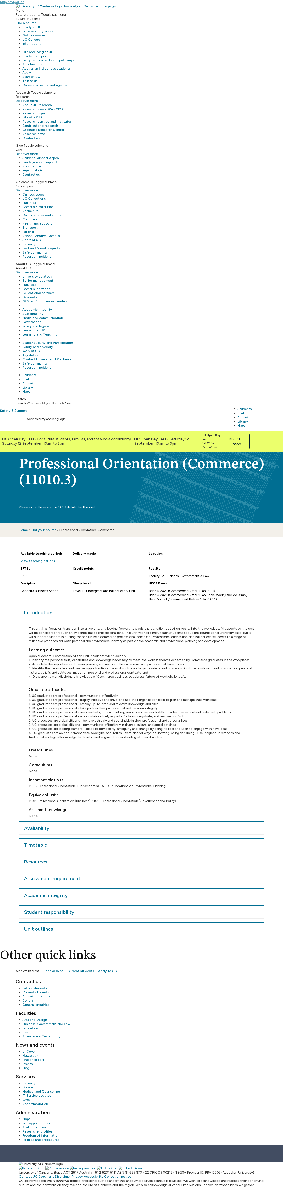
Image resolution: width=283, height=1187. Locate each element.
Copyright (46, 1177)
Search (21, 403)
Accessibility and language (46, 419)
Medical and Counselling (41, 1091)
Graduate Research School (43, 130)
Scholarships (32, 64)
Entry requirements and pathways (48, 60)
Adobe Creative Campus (41, 236)
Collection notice (117, 1177)
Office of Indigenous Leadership (47, 301)
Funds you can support (39, 162)
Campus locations (36, 289)
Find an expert (33, 1060)
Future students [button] (28, 15)
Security (28, 244)
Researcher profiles (37, 1131)
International (32, 44)
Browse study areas (37, 31)
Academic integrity (37, 310)
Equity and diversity (37, 347)
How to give (31, 166)
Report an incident (36, 256)
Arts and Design (34, 1020)
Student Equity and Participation (47, 343)
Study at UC (31, 27)
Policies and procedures (40, 1140)
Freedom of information (40, 1135)
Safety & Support (13, 411)
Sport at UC (31, 240)
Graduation (31, 297)
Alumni (27, 383)
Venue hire (30, 211)
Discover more (27, 101)
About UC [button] (23, 264)
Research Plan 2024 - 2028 (43, 109)
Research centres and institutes (47, 121)
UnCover (29, 1051)
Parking (28, 232)
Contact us (31, 138)
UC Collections (34, 198)
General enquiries (35, 1005)
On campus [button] (24, 182)
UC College (31, 39)
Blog (25, 1068)
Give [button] (19, 145)
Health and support (37, 223)
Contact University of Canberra (46, 359)
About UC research (37, 105)
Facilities (29, 203)
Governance (31, 322)
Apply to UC (107, 971)
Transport (30, 227)
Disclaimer (63, 1177)
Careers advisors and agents (44, 85)
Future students (34, 988)
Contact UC (28, 1177)
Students (29, 375)
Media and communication (42, 318)
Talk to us (29, 81)
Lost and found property (41, 248)
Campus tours (33, 194)
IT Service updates (36, 1096)
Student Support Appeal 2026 (45, 158)
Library (27, 387)
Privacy (77, 1177)
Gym (26, 1100)
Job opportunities (36, 1123)
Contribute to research (40, 126)
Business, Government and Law (46, 1024)
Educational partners (38, 293)
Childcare (29, 219)
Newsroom (30, 1056)
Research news (34, 134)
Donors (28, 1000)
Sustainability (33, 314)
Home (23, 530)
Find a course (26, 23)
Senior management (37, 281)
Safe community (35, 252)
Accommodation (35, 1104)
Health (27, 1032)
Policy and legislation (38, 326)
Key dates (30, 355)
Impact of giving (34, 170)
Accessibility (93, 1177)
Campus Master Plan (38, 207)
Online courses (33, 35)
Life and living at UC (37, 52)
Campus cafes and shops (41, 215)
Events (27, 1064)
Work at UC (31, 351)
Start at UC (31, 77)
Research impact (35, 113)
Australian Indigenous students (46, 68)
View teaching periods (38, 561)
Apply (26, 73)
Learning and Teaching (39, 334)
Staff (26, 379)
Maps (26, 392)
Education (30, 1028)
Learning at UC (33, 330)
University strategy (37, 276)
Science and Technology (41, 1036)
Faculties (29, 285)
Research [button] (23, 92)
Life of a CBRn (33, 117)
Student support (35, 56)
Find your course (43, 530)
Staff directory (34, 1127)
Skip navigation (12, 2)
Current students (80, 971)
